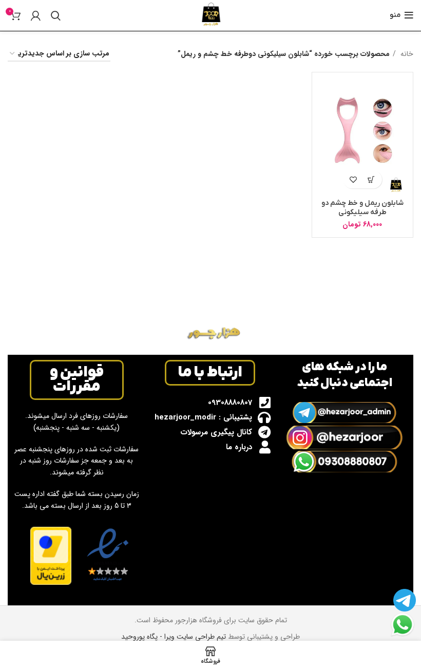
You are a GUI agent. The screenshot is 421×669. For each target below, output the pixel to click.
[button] (371, 179)
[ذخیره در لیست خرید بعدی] (353, 179)
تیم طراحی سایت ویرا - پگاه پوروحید (173, 636)
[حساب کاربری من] (36, 15)
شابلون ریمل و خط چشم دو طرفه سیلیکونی (362, 207)
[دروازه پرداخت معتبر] (50, 555)
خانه (405, 54)
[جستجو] (56, 15)
